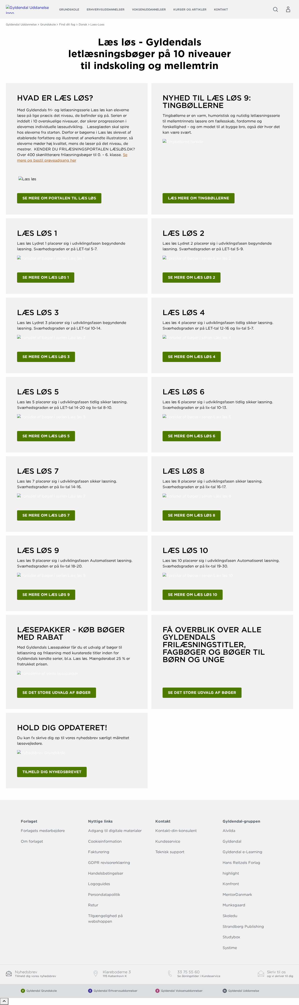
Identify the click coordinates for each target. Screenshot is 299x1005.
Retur (93, 905)
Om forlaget (32, 841)
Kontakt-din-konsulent (176, 830)
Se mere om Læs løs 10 (192, 594)
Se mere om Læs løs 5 (46, 436)
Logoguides (99, 884)
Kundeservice (167, 841)
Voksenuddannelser (149, 9)
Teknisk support (169, 852)
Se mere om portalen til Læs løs (59, 198)
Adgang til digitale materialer (115, 830)
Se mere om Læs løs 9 (46, 594)
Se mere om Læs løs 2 (191, 277)
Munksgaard (234, 905)
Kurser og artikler (189, 9)
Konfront (231, 884)
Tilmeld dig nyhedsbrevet (51, 772)
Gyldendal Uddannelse (21, 24)
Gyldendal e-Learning (242, 852)
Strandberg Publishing (243, 926)
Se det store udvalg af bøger (56, 692)
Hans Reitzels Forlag (241, 862)
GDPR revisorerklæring (109, 862)
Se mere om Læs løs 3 (46, 357)
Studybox (231, 937)
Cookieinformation (105, 841)
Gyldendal (232, 841)
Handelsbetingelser (105, 873)
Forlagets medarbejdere (43, 830)
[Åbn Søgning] (275, 9)
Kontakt (221, 9)
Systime (230, 948)
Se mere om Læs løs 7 (46, 515)
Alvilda (229, 830)
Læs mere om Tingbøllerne (198, 198)
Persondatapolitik (104, 894)
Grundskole (69, 9)
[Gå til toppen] (4, 1001)
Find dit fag (67, 24)
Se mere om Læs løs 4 (191, 357)
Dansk (83, 24)
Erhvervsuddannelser (106, 9)
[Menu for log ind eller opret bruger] (288, 9)
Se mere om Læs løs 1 (45, 277)
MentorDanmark (237, 894)
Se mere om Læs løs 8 (191, 515)
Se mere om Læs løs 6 (191, 436)
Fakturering (98, 852)
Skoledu (230, 916)
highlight (231, 873)
